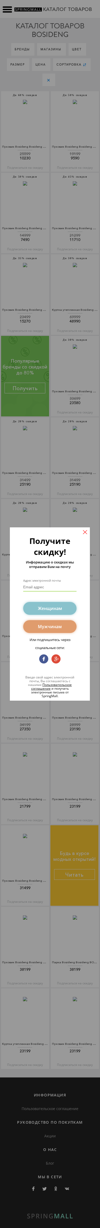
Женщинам (50, 608)
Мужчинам (50, 627)
